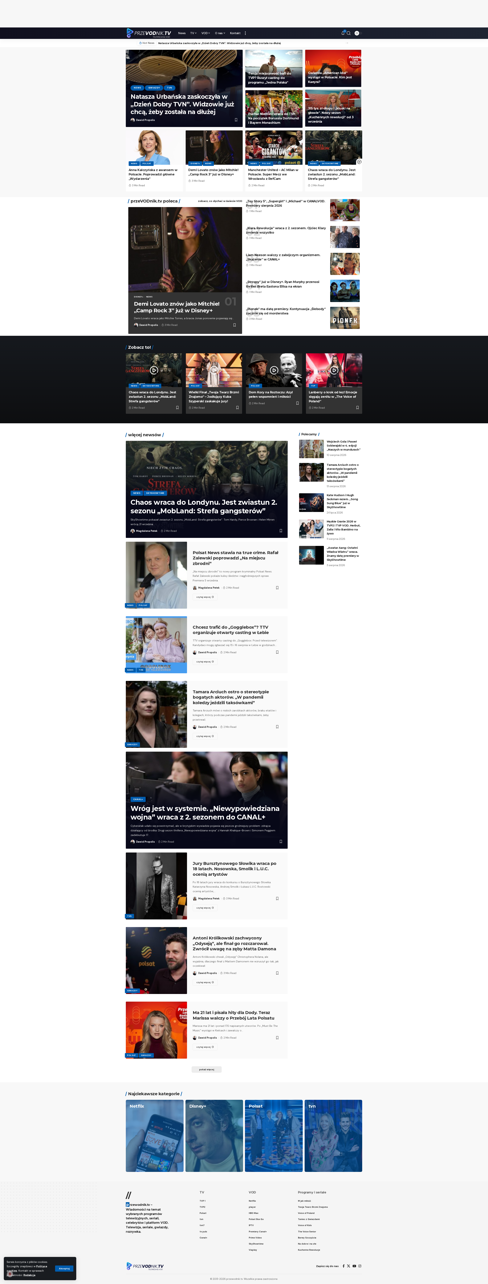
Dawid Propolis (145, 120)
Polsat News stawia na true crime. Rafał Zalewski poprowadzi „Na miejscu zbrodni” (235, 558)
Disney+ (195, 163)
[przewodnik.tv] (149, 33)
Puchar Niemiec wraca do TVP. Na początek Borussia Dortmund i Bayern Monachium (273, 118)
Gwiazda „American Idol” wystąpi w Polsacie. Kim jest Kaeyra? (330, 77)
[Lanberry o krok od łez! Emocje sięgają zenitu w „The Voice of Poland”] (334, 370)
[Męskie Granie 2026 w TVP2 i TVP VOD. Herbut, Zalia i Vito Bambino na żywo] (311, 529)
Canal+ (138, 799)
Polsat (147, 163)
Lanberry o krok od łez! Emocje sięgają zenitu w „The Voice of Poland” (333, 397)
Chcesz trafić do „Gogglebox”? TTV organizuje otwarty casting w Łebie (231, 630)
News (137, 87)
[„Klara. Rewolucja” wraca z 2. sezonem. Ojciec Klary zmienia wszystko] (345, 237)
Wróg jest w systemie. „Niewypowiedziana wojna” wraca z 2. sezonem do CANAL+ (205, 812)
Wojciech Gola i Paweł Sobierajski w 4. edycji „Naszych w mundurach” (344, 445)
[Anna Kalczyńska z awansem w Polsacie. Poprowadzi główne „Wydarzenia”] (154, 147)
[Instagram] (359, 1266)
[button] (64, 1269)
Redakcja (29, 1275)
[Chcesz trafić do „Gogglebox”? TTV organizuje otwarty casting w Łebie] (156, 644)
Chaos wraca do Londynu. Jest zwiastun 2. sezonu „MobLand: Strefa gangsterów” (331, 174)
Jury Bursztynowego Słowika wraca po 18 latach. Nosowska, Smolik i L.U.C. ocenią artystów (234, 869)
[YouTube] (354, 1266)
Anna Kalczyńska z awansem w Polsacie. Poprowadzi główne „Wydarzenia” (153, 174)
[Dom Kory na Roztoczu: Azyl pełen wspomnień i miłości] (274, 370)
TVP (313, 386)
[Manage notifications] (10, 1274)
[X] (348, 1266)
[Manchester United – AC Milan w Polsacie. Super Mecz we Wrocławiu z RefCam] (274, 147)
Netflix (137, 1106)
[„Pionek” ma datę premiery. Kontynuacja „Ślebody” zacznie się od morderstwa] (345, 318)
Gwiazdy (154, 87)
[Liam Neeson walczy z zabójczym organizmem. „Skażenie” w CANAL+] (345, 264)
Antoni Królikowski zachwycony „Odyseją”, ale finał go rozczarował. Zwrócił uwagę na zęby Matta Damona (234, 943)
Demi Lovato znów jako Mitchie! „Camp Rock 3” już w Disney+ (176, 307)
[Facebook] (344, 1266)
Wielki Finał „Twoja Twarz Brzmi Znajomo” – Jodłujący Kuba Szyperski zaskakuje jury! (214, 397)
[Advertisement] (244, 13)
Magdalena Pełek (146, 531)
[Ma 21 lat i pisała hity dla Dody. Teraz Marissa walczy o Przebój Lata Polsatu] (156, 1030)
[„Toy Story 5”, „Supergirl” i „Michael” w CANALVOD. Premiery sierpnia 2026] (345, 210)
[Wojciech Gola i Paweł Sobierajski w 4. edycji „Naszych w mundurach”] (311, 449)
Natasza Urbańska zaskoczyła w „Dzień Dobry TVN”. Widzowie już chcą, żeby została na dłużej (219, 43)
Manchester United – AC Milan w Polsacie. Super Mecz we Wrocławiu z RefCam (273, 174)
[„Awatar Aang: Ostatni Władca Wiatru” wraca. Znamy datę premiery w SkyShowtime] (311, 555)
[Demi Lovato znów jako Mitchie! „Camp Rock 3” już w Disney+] (214, 147)
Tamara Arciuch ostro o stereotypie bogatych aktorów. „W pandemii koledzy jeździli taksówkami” (231, 697)
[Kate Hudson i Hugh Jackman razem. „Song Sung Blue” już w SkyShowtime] (311, 502)
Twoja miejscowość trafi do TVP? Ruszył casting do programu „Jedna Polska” (269, 78)
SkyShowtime (330, 163)
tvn (169, 87)
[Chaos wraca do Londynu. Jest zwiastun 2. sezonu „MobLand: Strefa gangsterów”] (333, 147)
